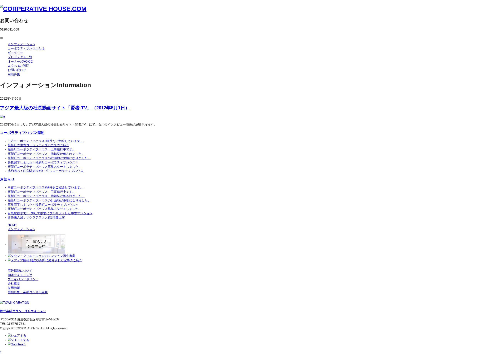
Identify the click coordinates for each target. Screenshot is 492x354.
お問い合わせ (17, 70)
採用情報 (14, 288)
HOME (12, 225)
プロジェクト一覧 (20, 57)
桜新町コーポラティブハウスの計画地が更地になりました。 (49, 158)
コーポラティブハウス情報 (22, 133)
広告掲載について (20, 270)
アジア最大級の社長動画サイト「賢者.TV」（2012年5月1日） (65, 107)
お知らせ (7, 179)
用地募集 (14, 74)
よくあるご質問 (18, 65)
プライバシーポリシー (23, 279)
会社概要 (14, 283)
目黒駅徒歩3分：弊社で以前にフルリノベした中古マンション (50, 213)
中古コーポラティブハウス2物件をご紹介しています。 (45, 141)
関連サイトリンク (20, 275)
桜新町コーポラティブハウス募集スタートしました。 (44, 166)
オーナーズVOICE (20, 61)
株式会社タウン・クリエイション (23, 311)
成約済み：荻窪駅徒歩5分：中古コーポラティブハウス (45, 170)
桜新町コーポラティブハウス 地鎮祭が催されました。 (46, 153)
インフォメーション (21, 44)
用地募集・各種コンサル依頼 (28, 292)
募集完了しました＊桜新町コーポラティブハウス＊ (43, 162)
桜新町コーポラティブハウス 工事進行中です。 (41, 149)
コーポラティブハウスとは (26, 48)
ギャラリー (15, 52)
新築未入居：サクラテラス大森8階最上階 (36, 217)
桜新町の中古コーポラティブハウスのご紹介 (38, 145)
